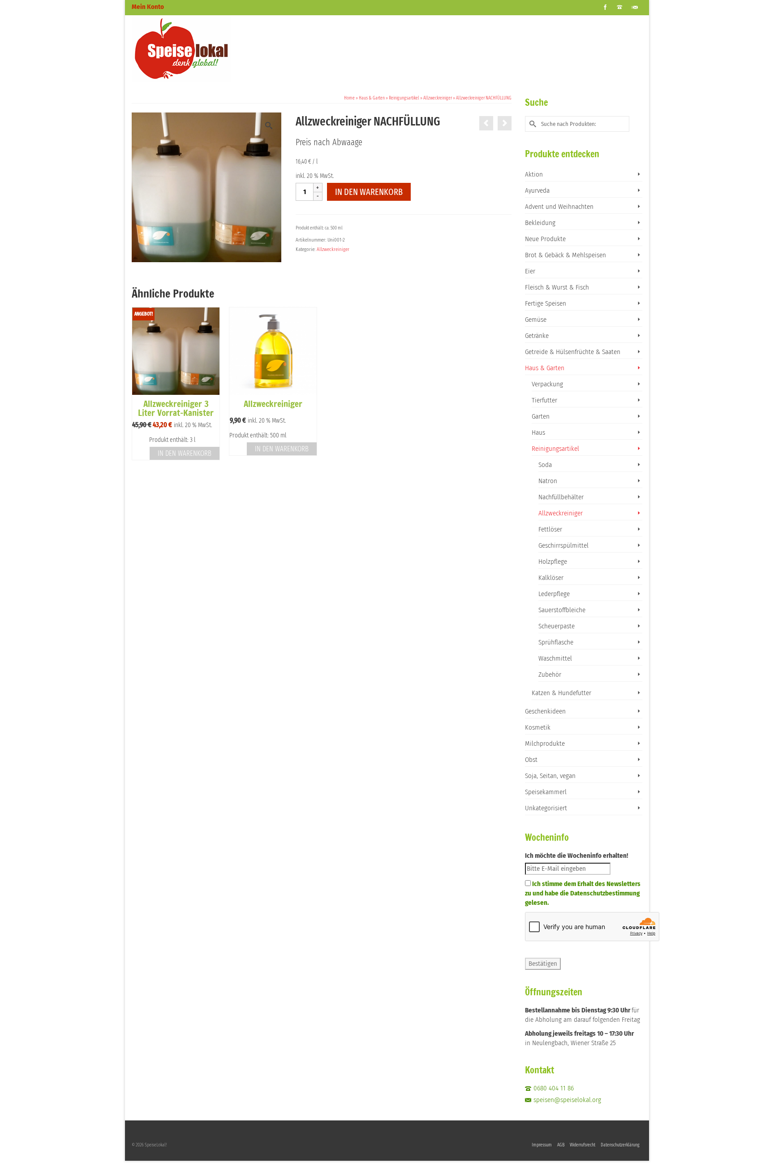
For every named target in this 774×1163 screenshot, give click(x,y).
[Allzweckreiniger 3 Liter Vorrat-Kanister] (486, 123)
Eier (530, 271)
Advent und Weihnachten (559, 207)
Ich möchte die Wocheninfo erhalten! (576, 856)
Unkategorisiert (546, 808)
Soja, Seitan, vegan (550, 776)
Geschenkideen (545, 711)
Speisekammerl (546, 792)
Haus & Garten (544, 368)
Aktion (534, 174)
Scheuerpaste (556, 626)
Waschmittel (555, 658)
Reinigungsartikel (555, 449)
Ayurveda (537, 190)
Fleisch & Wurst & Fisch (557, 287)
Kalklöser (550, 578)
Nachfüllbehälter (561, 497)
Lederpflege (554, 594)
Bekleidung (540, 223)
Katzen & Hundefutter (561, 693)
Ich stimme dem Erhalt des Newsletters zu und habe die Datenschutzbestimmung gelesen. (583, 893)
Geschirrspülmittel (563, 545)
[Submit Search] (531, 124)
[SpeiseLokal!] (212, 48)
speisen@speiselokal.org (567, 1100)
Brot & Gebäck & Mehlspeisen (565, 255)
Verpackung (547, 384)
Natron (547, 481)
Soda (545, 465)
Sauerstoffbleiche (561, 610)
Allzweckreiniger (333, 249)
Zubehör (549, 674)
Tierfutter (544, 400)
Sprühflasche (555, 642)
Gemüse (535, 320)
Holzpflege (552, 562)
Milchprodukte (545, 743)
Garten (541, 416)
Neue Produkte (545, 239)
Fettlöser (550, 529)
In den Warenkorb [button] (184, 453)
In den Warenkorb (369, 191)
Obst (531, 760)
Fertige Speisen (545, 303)
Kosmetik (537, 727)
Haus (538, 432)
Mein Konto (148, 7)
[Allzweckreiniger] (505, 123)
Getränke (537, 336)
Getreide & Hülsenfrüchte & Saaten (572, 352)
